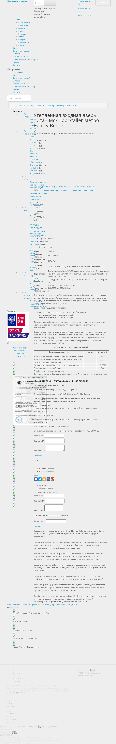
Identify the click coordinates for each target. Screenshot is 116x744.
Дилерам (17, 54)
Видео (21, 45)
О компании (18, 20)
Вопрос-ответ (18, 678)
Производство (24, 42)
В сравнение (40, 235)
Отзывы (16, 62)
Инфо (37, 207)
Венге (74, 604)
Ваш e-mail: (39, 441)
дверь (9, 604)
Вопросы (22, 34)
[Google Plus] (52, 479)
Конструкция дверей (21, 51)
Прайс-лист (23, 25)
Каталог (16, 48)
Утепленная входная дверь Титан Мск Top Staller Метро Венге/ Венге (48, 105)
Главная (16, 670)
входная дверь (35, 604)
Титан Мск (46, 604)
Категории (17, 111)
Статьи (21, 31)
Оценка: (37, 516)
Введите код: (39, 521)
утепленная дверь (20, 604)
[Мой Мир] (48, 479)
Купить (36, 228)
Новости (21, 28)
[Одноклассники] (44, 479)
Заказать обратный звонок (11, 726)
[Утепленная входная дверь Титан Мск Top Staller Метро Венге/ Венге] (64, 186)
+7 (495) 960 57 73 (85, 673)
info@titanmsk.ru (19, 693)
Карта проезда (19, 350)
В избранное (39, 231)
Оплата (21, 37)
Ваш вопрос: (39, 450)
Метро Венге (66, 604)
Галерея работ (19, 353)
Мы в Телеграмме (30, 726)
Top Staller (55, 604)
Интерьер (39, 211)
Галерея (21, 39)
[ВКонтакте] (36, 479)
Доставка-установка (21, 56)
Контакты (17, 65)
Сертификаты (24, 22)
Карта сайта (11, 706)
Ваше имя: (39, 435)
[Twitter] (40, 479)
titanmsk (53, 726)
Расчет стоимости (20, 348)
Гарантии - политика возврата (25, 59)
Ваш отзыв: (39, 510)
